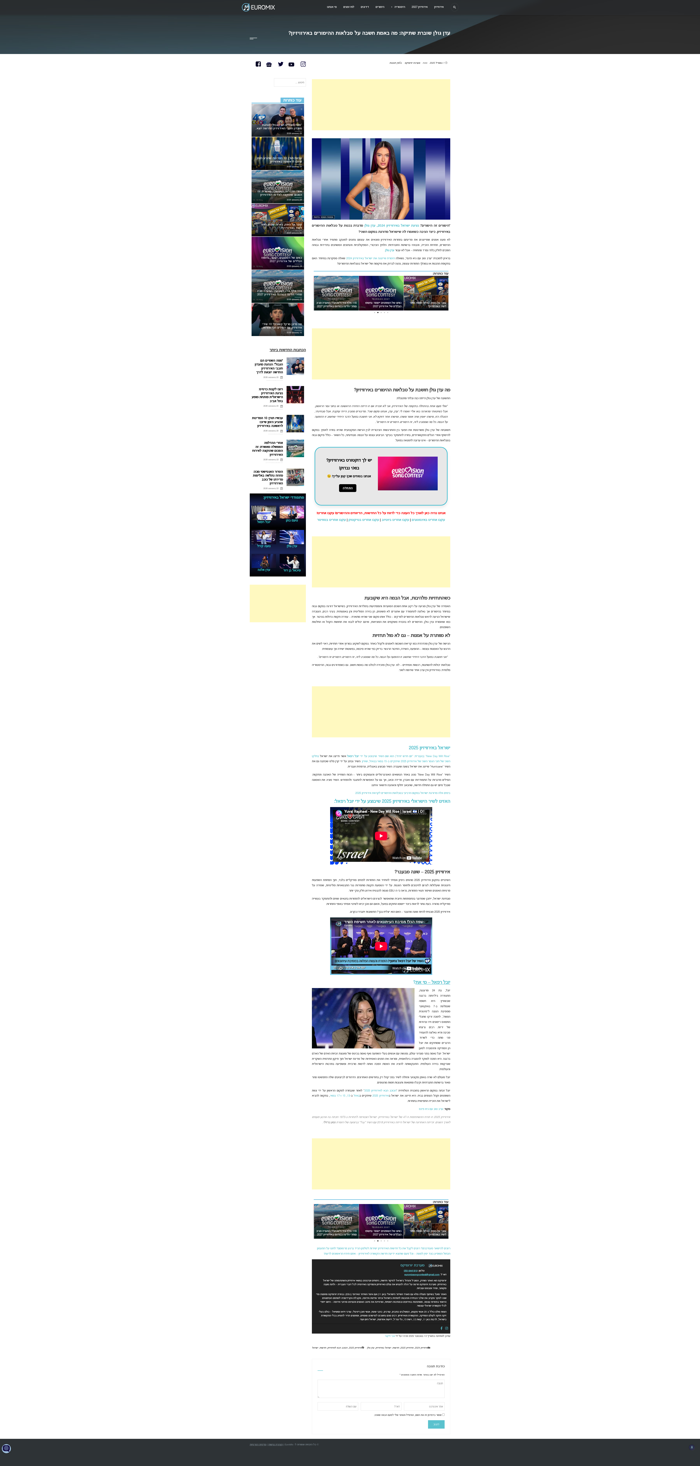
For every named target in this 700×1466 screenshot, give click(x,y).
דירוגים (365, 7)
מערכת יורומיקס (412, 63)
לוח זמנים (348, 7)
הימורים (380, 7)
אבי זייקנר (390, 1336)
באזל (356, 1095)
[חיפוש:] (290, 82)
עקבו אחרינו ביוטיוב (395, 520)
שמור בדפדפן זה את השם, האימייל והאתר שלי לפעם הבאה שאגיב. (408, 1415)
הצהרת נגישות (275, 1444)
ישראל (315, 1348)
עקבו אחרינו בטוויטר (331, 520)
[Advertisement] (381, 104)
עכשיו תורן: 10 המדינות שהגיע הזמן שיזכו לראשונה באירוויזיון (267, 422)
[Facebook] (441, 1329)
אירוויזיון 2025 (380, 1095)
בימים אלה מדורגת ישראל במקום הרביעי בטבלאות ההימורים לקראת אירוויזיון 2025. (402, 793)
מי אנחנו (332, 7)
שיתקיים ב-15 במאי (388, 761)
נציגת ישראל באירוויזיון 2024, (397, 225)
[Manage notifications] (692, 1447)
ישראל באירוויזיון (383, 1348)
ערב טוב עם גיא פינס (431, 1109)
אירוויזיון (439, 7)
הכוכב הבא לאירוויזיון (337, 1348)
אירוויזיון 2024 (421, 1348)
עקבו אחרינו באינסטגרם (428, 520)
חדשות (395, 1348)
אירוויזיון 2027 (420, 7)
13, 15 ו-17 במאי (340, 1095)
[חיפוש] (454, 7)
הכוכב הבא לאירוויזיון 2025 (380, 1090)
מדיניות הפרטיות (258, 1444)
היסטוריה (398, 7)
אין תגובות (394, 63)
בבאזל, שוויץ (369, 761)
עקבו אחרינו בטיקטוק (364, 520)
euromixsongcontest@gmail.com (422, 1274)
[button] (387, 312)
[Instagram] (446, 1329)
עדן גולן (369, 225)
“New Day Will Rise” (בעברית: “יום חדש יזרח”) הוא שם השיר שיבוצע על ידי (398, 756)
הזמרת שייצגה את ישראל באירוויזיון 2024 (370, 258)
